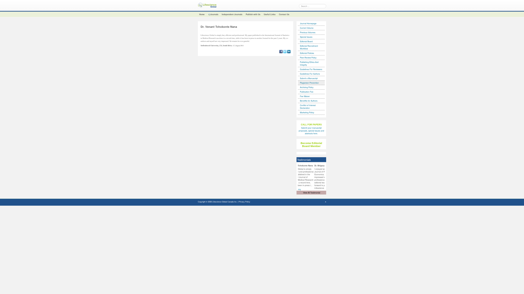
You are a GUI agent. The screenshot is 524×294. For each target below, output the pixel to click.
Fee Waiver (305, 96)
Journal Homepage (308, 23)
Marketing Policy (307, 112)
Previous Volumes (307, 32)
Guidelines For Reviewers (311, 69)
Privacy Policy (244, 201)
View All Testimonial (311, 192)
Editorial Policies (307, 53)
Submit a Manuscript (309, 78)
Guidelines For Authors (310, 73)
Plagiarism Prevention (309, 82)
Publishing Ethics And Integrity (309, 63)
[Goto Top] (325, 201)
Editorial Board (306, 41)
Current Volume (306, 28)
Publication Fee (306, 91)
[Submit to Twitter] (285, 51)
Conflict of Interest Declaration (308, 106)
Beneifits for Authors (308, 100)
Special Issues (306, 37)
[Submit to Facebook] (281, 51)
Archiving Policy (306, 87)
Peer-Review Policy (308, 57)
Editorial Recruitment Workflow (309, 47)
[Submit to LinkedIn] (289, 51)
